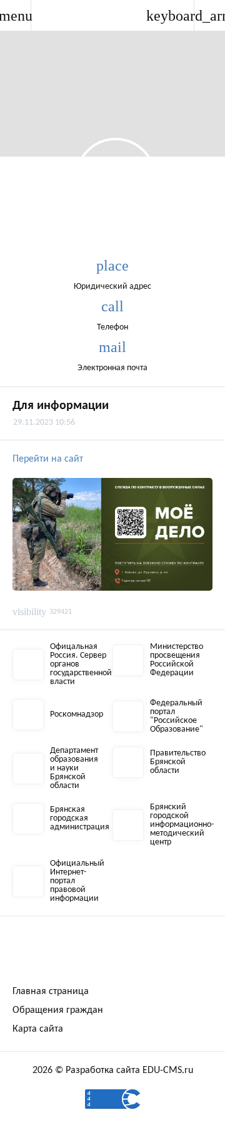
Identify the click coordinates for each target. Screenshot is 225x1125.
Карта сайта (37, 1029)
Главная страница (50, 992)
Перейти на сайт (49, 459)
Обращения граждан (57, 1010)
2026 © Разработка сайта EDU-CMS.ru (112, 1070)
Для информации (60, 406)
